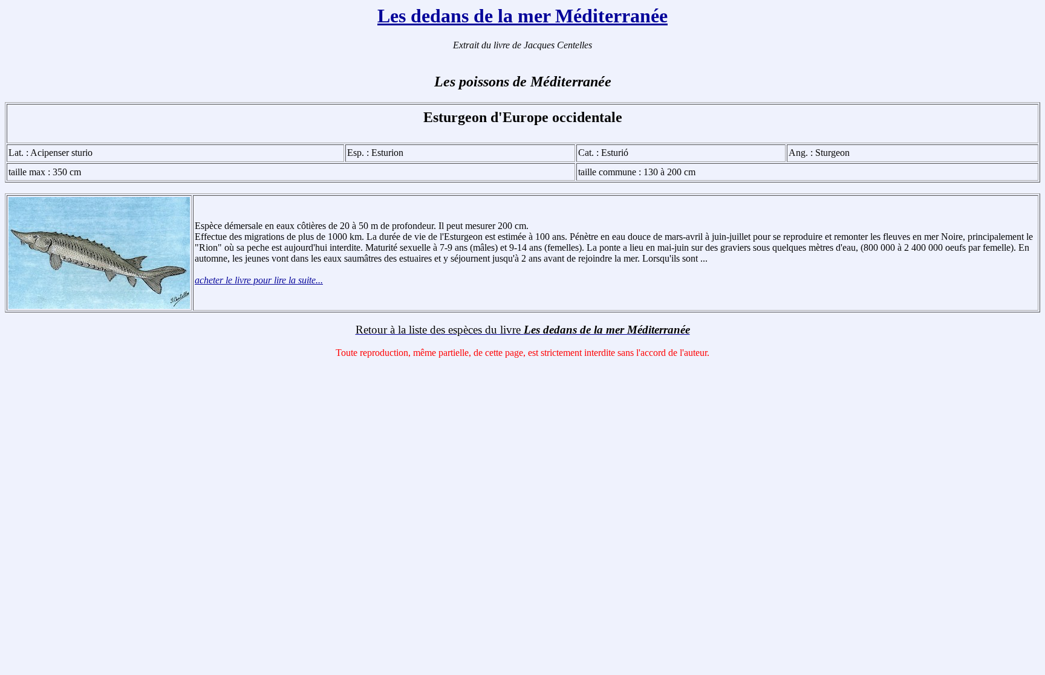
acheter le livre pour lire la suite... (259, 280)
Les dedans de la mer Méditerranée (522, 16)
